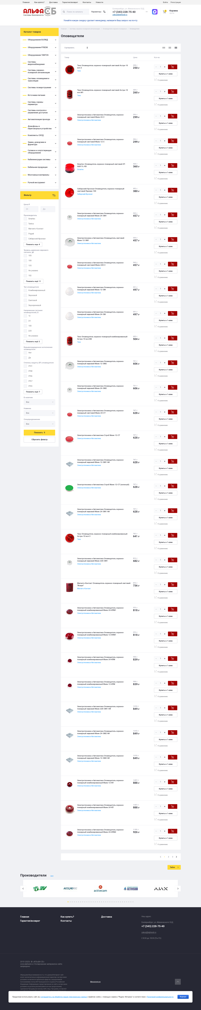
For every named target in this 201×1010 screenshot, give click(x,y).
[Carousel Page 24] (116, 901)
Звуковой (32, 295)
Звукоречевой (34, 305)
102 (30, 275)
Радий (31, 234)
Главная (64, 29)
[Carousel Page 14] (95, 901)
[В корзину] (172, 67)
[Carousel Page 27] (122, 901)
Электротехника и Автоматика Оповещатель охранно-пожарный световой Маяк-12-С (100, 140)
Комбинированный (36, 290)
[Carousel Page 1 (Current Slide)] (68, 901)
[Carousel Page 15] (97, 901)
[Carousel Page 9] (84, 901)
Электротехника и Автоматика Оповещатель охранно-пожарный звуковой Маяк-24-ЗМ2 (100, 387)
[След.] (176, 857)
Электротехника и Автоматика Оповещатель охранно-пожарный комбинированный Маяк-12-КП (100, 781)
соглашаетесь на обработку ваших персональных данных (63, 997)
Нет (30, 353)
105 (30, 255)
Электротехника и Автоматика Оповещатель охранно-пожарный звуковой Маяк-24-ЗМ (100, 313)
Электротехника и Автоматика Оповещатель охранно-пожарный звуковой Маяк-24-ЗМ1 (100, 214)
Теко (79, 71)
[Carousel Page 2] (70, 901)
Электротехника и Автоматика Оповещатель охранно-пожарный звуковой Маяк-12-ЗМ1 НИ (100, 461)
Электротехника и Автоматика (89, 120)
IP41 (30, 366)
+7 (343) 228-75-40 (124, 11)
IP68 (30, 371)
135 (30, 265)
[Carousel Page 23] (114, 901)
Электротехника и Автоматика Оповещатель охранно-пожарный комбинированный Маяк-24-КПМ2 (100, 831)
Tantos (31, 224)
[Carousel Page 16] (99, 901)
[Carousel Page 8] (82, 901)
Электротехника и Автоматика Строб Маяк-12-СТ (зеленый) (103, 485)
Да (29, 358)
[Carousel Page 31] (130, 901)
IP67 (30, 381)
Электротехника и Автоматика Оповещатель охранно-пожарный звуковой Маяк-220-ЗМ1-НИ (100, 707)
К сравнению (163, 80)
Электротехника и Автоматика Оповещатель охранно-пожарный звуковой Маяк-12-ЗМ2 (100, 362)
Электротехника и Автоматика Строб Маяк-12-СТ (98, 435)
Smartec (31, 219)
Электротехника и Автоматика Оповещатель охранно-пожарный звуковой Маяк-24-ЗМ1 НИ (100, 510)
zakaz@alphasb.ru (119, 15)
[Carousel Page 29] (126, 901)
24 (29, 321)
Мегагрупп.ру (95, 982)
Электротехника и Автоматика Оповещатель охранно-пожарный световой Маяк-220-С (100, 264)
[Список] (170, 47)
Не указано (33, 270)
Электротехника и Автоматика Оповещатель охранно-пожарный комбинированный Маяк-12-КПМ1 (100, 633)
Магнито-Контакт (35, 229)
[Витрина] (164, 47)
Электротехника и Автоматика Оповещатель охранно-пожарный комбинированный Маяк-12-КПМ (100, 683)
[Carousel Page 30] (128, 901)
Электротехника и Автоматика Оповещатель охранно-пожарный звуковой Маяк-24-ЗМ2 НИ (100, 732)
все (52, 876)
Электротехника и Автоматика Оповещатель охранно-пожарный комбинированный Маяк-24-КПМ (100, 658)
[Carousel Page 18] (103, 901)
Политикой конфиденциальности (160, 997)
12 (29, 316)
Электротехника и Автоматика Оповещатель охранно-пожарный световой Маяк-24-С (100, 116)
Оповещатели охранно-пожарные (115, 29)
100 (30, 260)
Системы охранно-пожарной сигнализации (85, 29)
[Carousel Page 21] (109, 901)
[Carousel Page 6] (78, 901)
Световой (32, 300)
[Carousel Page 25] (118, 901)
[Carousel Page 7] (80, 901)
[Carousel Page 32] (132, 901)
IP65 (30, 386)
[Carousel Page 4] (74, 901)
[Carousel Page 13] (93, 901)
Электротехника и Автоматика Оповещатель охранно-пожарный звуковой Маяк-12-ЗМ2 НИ (100, 757)
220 (30, 331)
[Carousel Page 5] (76, 901)
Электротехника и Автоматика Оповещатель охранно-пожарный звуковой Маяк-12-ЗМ (100, 288)
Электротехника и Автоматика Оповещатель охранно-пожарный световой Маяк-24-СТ (100, 412)
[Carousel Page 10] (86, 901)
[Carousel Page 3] (72, 901)
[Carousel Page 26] (120, 901)
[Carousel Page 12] (91, 901)
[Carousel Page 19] (105, 901)
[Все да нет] (39, 402)
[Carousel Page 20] (107, 901)
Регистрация (176, 2)
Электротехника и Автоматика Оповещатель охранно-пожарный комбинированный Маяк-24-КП (100, 806)
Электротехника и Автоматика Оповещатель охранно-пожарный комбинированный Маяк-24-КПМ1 (100, 609)
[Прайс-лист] (176, 47)
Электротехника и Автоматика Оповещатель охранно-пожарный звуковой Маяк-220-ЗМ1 (100, 560)
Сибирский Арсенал (36, 239)
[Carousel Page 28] (124, 901)
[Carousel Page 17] (101, 901)
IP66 (30, 376)
